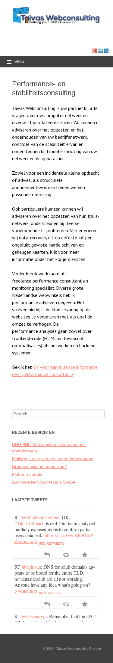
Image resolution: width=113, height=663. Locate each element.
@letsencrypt (34, 616)
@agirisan (31, 567)
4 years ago (25, 541)
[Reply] (47, 555)
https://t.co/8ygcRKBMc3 (69, 535)
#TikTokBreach (29, 523)
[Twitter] (100, 50)
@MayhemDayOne (40, 517)
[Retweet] (66, 555)
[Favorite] (85, 555)
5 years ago (25, 591)
